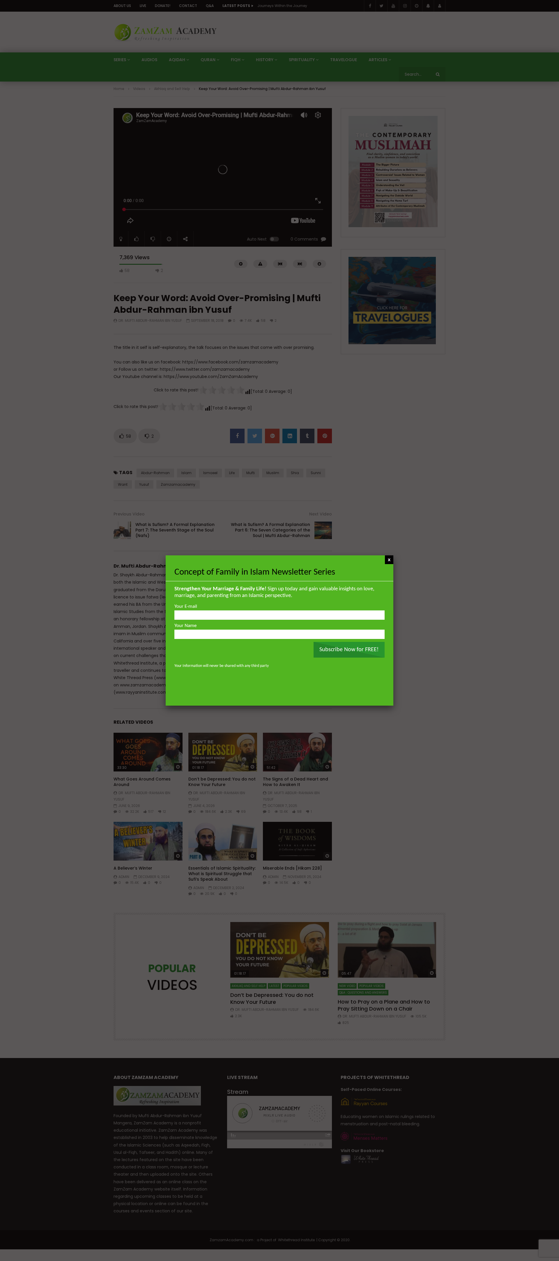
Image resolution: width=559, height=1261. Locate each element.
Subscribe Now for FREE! (349, 650)
